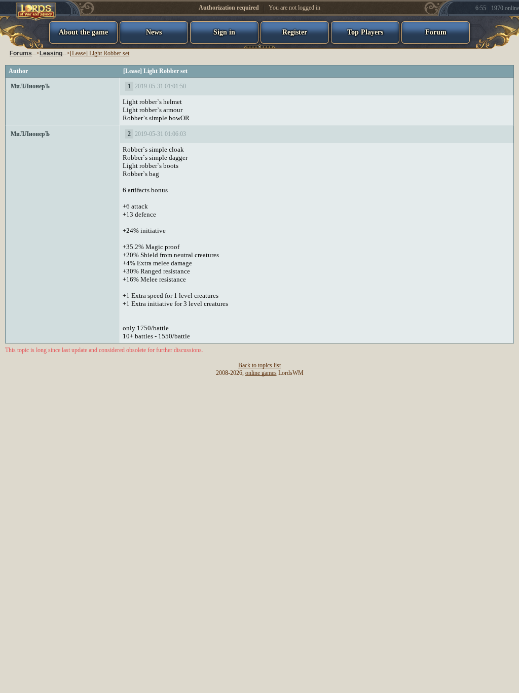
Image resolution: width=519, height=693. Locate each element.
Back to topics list (259, 365)
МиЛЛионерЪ (30, 86)
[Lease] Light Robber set (99, 53)
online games (261, 372)
